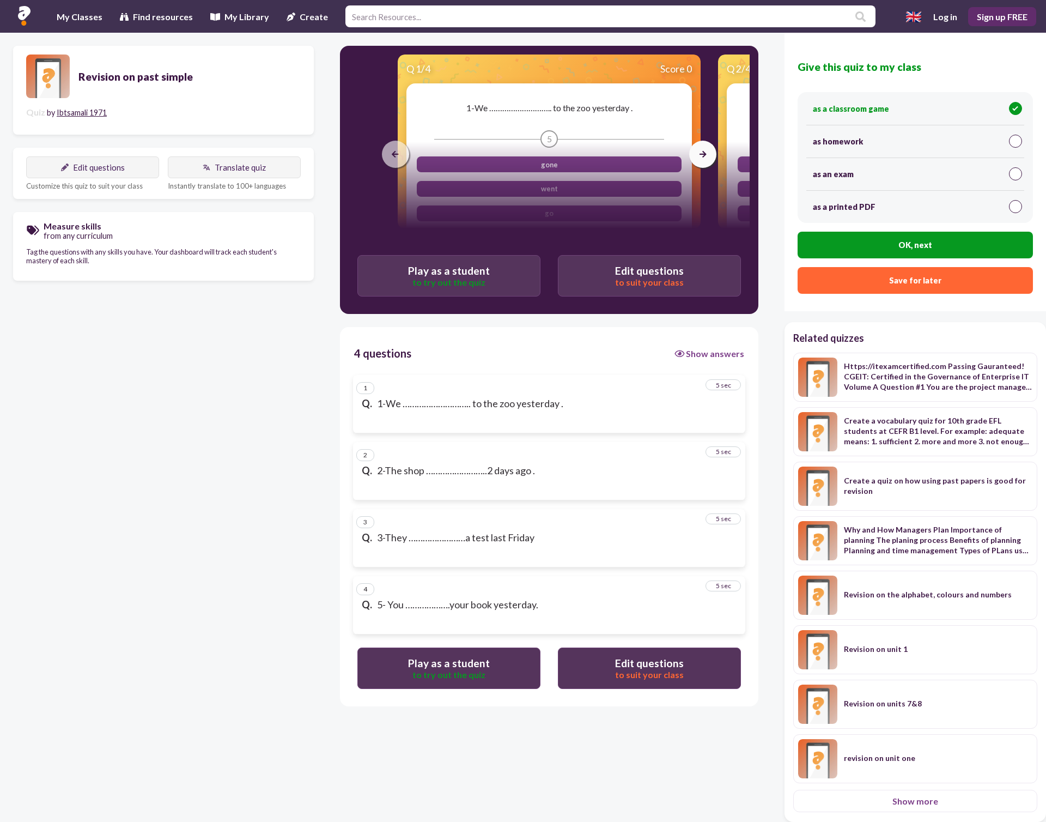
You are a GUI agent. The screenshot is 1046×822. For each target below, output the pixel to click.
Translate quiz (240, 167)
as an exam (833, 174)
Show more (915, 801)
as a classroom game (851, 108)
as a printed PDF (844, 206)
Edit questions (99, 167)
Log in (945, 16)
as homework (838, 141)
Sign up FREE (1002, 16)
